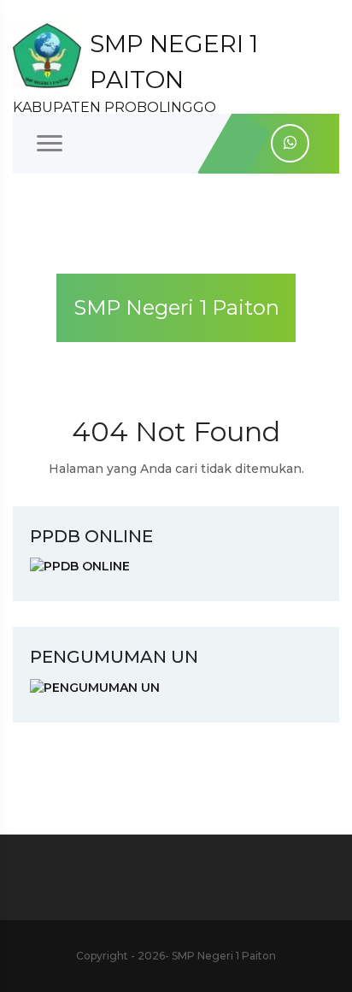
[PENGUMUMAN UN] (95, 686)
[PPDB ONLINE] (80, 566)
